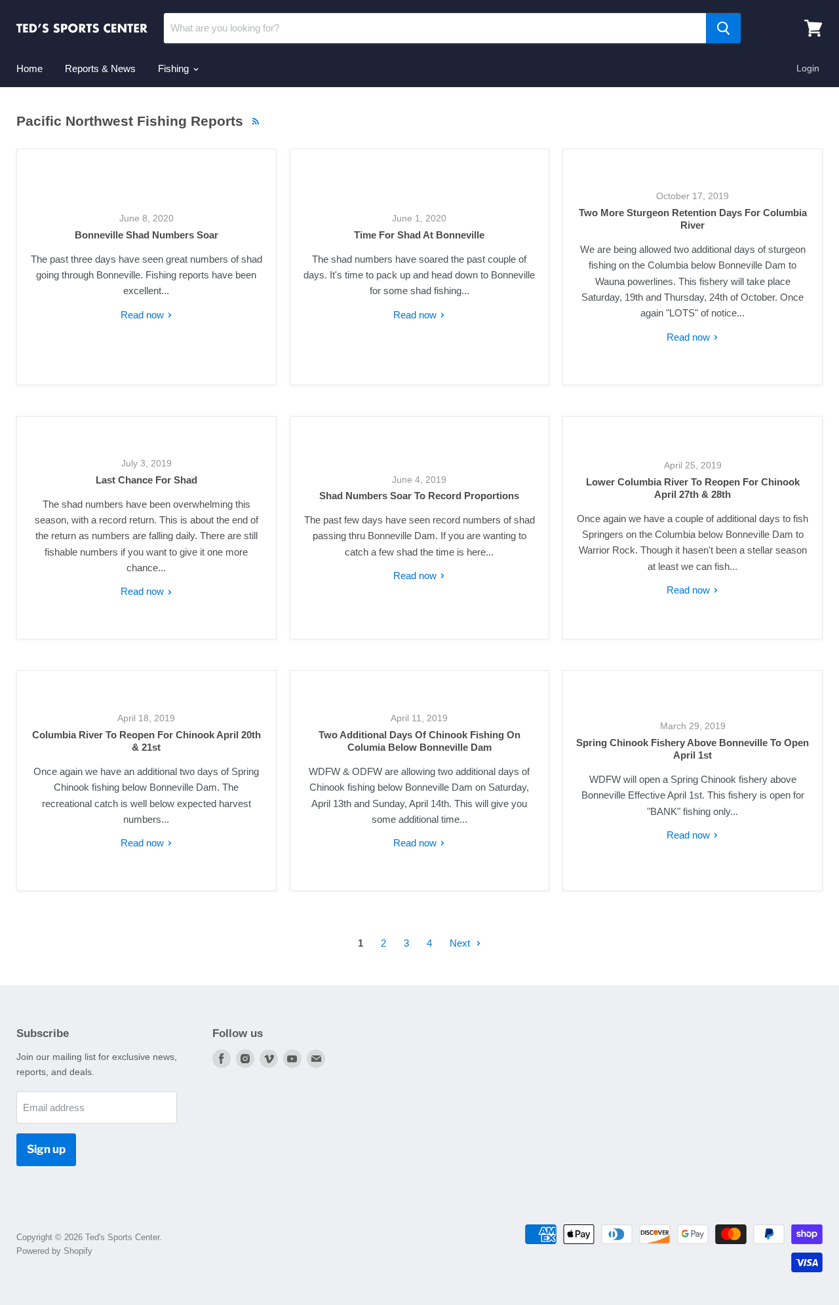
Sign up (46, 1149)
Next (461, 943)
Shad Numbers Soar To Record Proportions (419, 495)
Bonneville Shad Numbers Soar (146, 234)
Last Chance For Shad (146, 479)
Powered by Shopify (54, 1251)
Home (29, 68)
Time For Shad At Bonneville (419, 234)
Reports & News (100, 68)
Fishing (174, 68)
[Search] (723, 28)
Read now (143, 314)
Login (807, 68)
